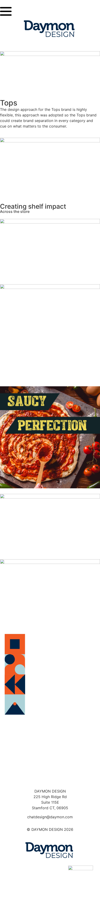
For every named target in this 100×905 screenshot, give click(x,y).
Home (50, 724)
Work (50, 763)
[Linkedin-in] (50, 890)
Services (50, 737)
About (50, 750)
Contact (50, 776)
